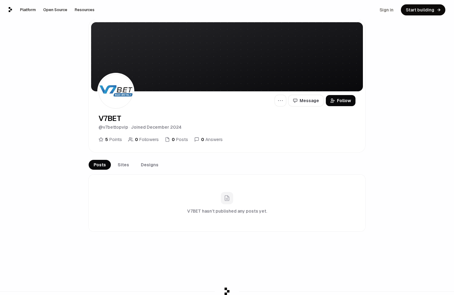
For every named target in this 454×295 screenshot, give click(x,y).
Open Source (55, 9)
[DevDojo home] (10, 9)
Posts (100, 165)
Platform (28, 9)
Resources (85, 9)
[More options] (280, 100)
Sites (123, 165)
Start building (420, 10)
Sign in (386, 10)
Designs (149, 165)
